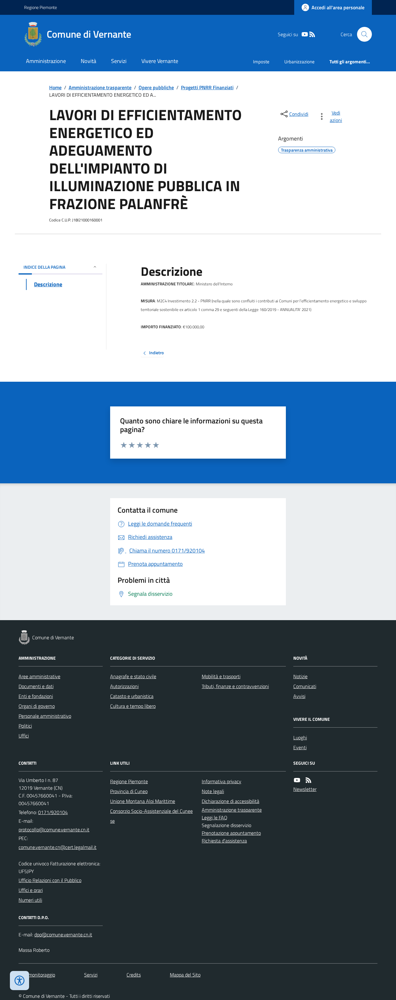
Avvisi (299, 696)
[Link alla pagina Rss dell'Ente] (308, 780)
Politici (25, 725)
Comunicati (304, 686)
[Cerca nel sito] (362, 34)
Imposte (261, 61)
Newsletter (304, 789)
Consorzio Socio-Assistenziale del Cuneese (151, 816)
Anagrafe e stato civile (133, 676)
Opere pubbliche (156, 87)
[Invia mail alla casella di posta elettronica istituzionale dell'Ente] (54, 829)
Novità (88, 61)
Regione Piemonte (40, 7)
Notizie (300, 676)
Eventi (300, 747)
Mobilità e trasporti (221, 676)
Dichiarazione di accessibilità (230, 801)
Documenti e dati (36, 686)
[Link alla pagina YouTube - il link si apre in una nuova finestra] (304, 34)
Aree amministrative (39, 676)
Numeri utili (30, 900)
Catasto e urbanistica (131, 696)
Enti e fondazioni (36, 696)
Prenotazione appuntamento (231, 833)
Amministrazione (46, 61)
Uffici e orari (31, 890)
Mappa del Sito (185, 974)
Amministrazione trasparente (100, 87)
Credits (134, 974)
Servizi (119, 61)
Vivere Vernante (159, 61)
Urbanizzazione (299, 61)
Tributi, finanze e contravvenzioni (235, 686)
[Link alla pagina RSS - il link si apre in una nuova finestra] (312, 34)
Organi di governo (37, 706)
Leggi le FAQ (214, 817)
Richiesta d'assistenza (224, 840)
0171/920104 (53, 812)
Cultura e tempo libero (133, 706)
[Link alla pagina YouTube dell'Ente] (297, 780)
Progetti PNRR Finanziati (207, 87)
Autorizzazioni (124, 686)
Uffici (24, 735)
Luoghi (300, 737)
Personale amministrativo (45, 716)
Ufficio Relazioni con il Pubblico (50, 880)
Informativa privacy (221, 781)
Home (55, 87)
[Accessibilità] (19, 980)
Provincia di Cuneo (129, 791)
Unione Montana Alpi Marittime (142, 801)
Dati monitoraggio (37, 974)
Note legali (213, 791)
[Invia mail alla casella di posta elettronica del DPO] (63, 935)
